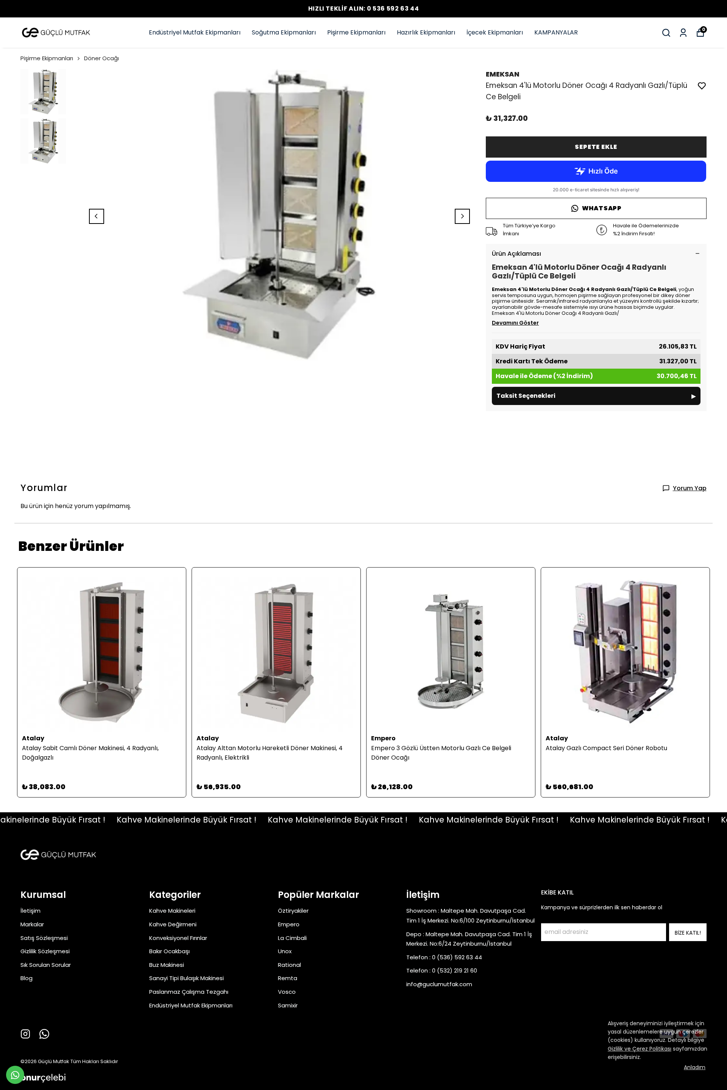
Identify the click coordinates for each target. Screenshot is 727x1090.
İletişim (30, 911)
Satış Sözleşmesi (44, 938)
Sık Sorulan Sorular (45, 965)
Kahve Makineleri (172, 911)
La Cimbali (292, 938)
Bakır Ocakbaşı (169, 951)
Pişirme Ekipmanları (356, 32)
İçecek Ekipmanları (494, 32)
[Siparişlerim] (683, 33)
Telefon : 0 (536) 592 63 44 (444, 957)
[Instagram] (25, 1034)
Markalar (32, 924)
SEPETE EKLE (596, 146)
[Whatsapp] (44, 1034)
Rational (289, 965)
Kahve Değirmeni (173, 924)
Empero (289, 924)
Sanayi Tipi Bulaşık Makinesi (186, 978)
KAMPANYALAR (556, 32)
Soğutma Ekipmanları (284, 32)
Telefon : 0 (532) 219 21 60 (441, 970)
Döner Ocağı (101, 58)
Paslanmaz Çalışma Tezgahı (188, 992)
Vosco (287, 992)
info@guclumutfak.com (439, 984)
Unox (285, 951)
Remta (287, 978)
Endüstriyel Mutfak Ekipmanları (194, 32)
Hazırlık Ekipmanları (426, 32)
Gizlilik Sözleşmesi (45, 951)
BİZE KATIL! (688, 933)
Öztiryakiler (293, 911)
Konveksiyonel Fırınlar (178, 938)
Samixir (288, 1005)
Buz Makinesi (166, 965)
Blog (26, 978)
